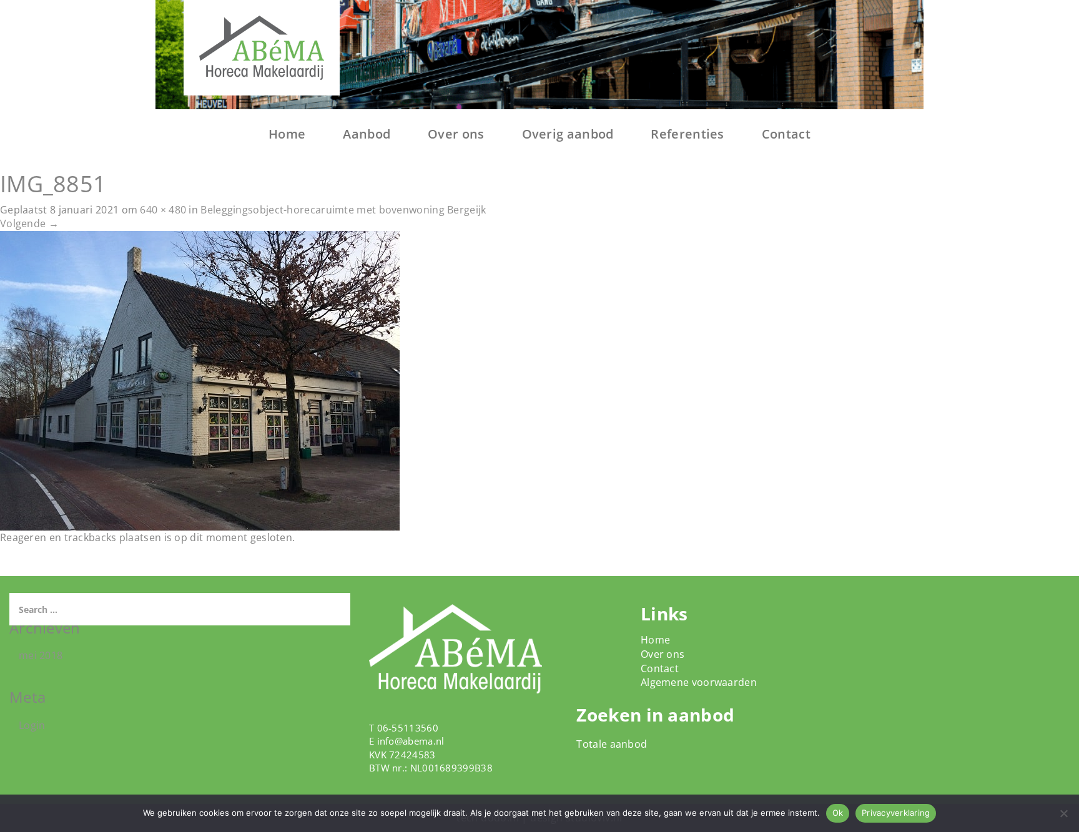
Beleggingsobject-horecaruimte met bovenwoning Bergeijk (343, 210)
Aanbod (366, 133)
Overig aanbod (568, 133)
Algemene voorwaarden (699, 682)
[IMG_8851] (200, 380)
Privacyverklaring (896, 813)
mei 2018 (40, 655)
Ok (838, 813)
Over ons (456, 133)
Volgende (29, 223)
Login (32, 725)
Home (287, 133)
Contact (786, 133)
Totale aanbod (611, 744)
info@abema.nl (411, 741)
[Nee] (1063, 813)
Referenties (687, 133)
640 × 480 (163, 210)
